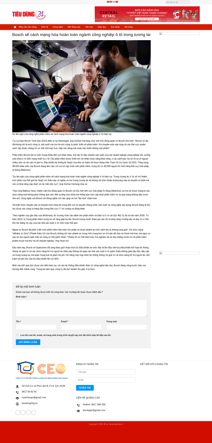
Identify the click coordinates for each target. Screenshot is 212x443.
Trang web (111, 321)
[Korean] (113, 2)
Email (64, 321)
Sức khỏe (115, 27)
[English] (111, 2)
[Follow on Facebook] (193, 2)
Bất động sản (74, 27)
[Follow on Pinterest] (198, 2)
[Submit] (188, 2)
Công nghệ (58, 27)
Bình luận (21, 297)
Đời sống (128, 27)
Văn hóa (89, 27)
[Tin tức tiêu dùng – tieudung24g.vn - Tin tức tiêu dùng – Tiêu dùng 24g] (29, 14)
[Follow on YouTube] (33, 412)
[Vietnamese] (116, 2)
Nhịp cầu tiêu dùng (28, 27)
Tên (18, 321)
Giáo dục (102, 27)
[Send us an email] (195, 2)
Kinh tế (44, 27)
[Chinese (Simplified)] (108, 2)
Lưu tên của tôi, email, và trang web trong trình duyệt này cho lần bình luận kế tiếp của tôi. (65, 335)
